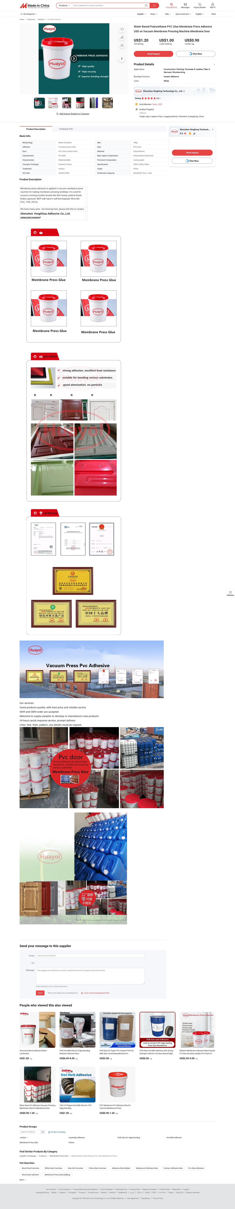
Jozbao (23, 1137)
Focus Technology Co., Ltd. (100, 1198)
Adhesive (41, 19)
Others (71, 1142)
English (54, 1192)
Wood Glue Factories (30, 1168)
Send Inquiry (153, 54)
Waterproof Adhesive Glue (147, 1168)
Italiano (104, 1192)
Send (40, 993)
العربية (132, 1192)
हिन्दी (154, 1192)
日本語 (147, 1192)
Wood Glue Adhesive (30, 1174)
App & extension (182, 14)
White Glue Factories (53, 1168)
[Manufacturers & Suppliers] (34, 5)
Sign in (212, 7)
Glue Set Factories (75, 1168)
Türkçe (170, 1192)
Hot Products (51, 1189)
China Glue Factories (97, 1168)
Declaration (145, 1198)
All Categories (29, 14)
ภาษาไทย (161, 1192)
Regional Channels (150, 1189)
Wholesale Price (121, 1189)
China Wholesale (106, 1189)
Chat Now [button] (197, 54)
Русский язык (93, 1192)
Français (82, 1192)
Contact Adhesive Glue (173, 1168)
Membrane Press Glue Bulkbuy (57, 1174)
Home (22, 19)
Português (72, 1192)
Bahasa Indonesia (193, 1192)
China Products (64, 1189)
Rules (213, 14)
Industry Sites (135, 1189)
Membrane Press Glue (29, 1142)
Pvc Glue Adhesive (196, 1168)
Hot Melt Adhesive (174, 1137)
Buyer (153, 14)
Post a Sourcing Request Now (95, 993)
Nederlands (122, 1192)
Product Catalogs (58, 1132)
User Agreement (133, 1198)
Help (167, 14)
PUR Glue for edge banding (129, 1137)
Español (63, 1192)
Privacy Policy (158, 1198)
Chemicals (31, 19)
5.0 (181, 133)
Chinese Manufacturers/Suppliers (85, 1189)
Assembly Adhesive (77, 1137)
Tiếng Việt (179, 1192)
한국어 (139, 1192)
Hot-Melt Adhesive (54, 19)
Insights (186, 1189)
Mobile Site (176, 1189)
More (22, 1179)
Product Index (164, 1189)
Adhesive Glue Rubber (121, 1168)
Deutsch (113, 1192)
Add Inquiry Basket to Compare (74, 113)
